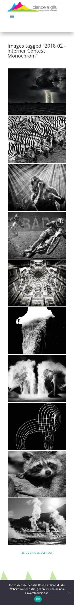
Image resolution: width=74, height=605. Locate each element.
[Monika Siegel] (37, 426)
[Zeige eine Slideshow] (37, 552)
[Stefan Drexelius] (37, 330)
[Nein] (69, 592)
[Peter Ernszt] (37, 91)
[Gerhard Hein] (37, 235)
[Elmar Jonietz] (37, 474)
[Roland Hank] (37, 187)
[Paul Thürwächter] (37, 521)
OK (38, 599)
